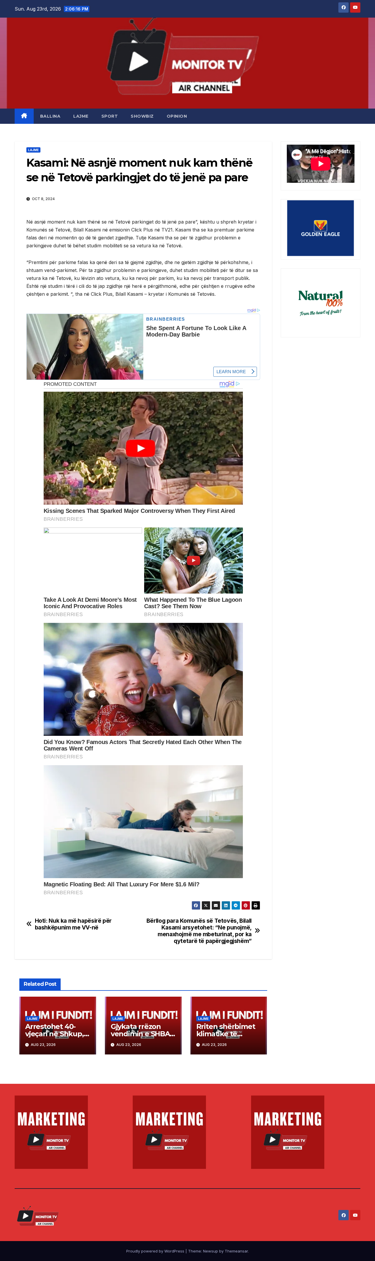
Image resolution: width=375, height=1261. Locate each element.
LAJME (80, 116)
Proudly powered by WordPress (155, 1251)
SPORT (109, 116)
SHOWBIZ (142, 116)
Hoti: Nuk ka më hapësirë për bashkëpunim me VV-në (73, 924)
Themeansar (236, 1251)
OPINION (177, 116)
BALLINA (50, 116)
